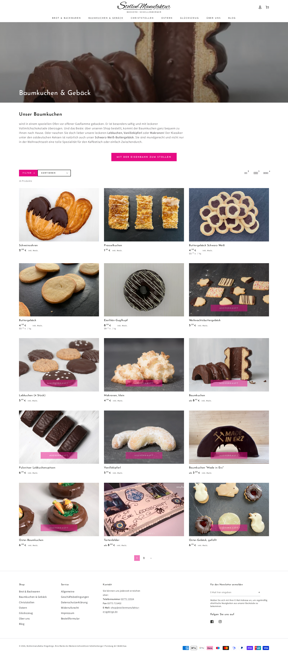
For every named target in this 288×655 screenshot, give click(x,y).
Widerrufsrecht (70, 607)
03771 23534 (127, 599)
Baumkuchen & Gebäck (33, 597)
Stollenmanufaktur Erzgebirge (40, 646)
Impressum (67, 613)
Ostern (23, 607)
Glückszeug (26, 613)
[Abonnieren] (259, 592)
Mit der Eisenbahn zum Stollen (144, 157)
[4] (265, 173)
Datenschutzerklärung (74, 602)
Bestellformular (70, 618)
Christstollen (26, 602)
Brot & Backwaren (29, 591)
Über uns (24, 618)
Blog (21, 624)
